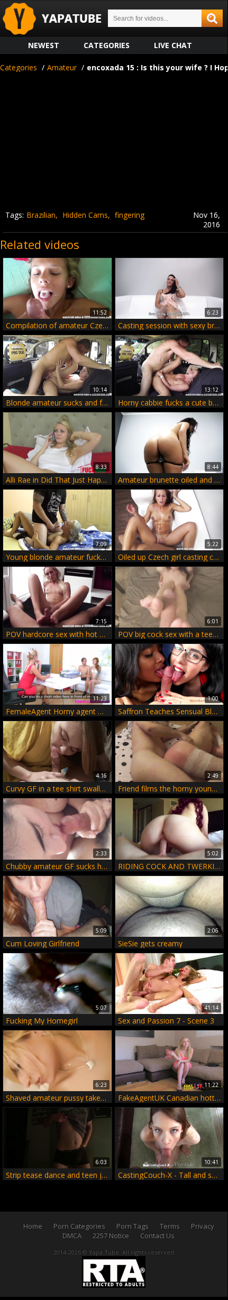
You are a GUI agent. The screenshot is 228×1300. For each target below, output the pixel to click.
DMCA (71, 1235)
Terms (170, 1226)
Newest (43, 45)
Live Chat (173, 45)
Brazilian (41, 215)
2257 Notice (111, 1235)
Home (32, 1226)
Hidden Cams (85, 215)
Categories (107, 45)
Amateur (62, 67)
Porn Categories (79, 1226)
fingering (129, 215)
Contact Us (157, 1235)
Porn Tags (132, 1226)
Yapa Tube (60, 19)
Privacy (202, 1226)
